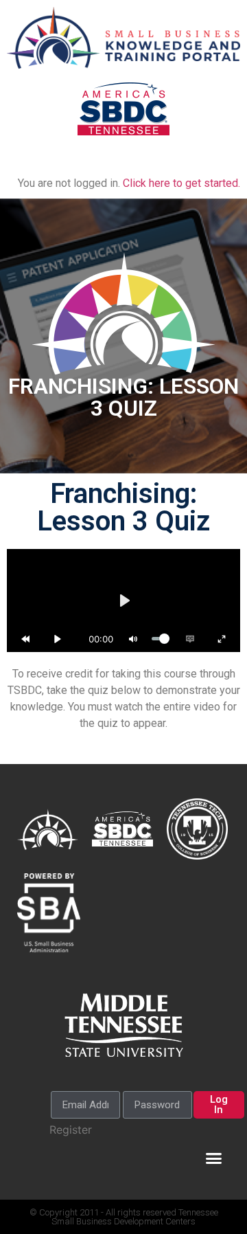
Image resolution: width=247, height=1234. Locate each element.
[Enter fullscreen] (222, 639)
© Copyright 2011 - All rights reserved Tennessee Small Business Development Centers (124, 1216)
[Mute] (133, 639)
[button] (214, 162)
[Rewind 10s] (25, 639)
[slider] (160, 638)
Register (70, 1129)
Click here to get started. (181, 183)
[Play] (58, 639)
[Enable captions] (190, 639)
